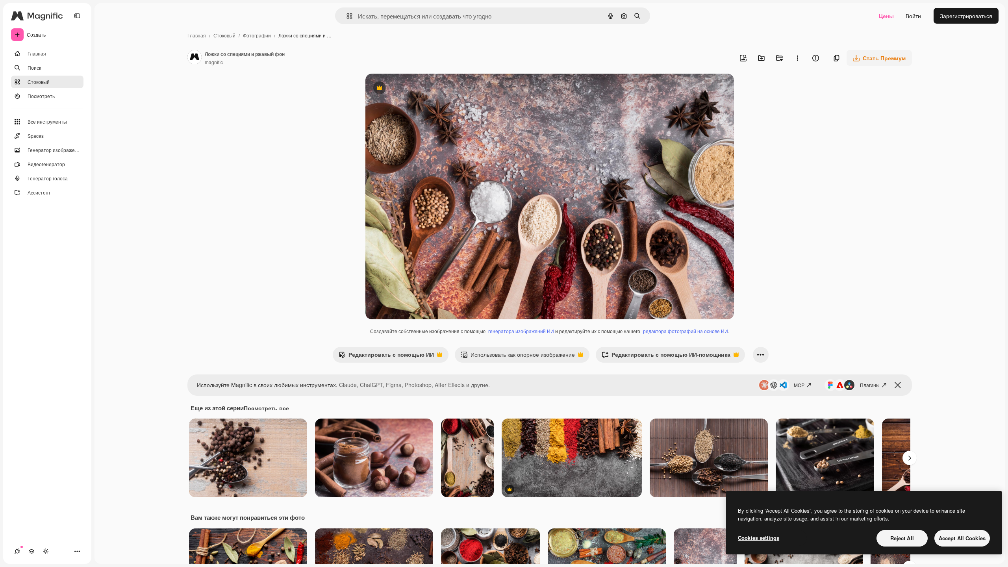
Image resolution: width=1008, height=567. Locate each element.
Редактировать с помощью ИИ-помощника (666, 356)
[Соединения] (17, 551)
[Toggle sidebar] (77, 15)
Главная (196, 35)
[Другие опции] (797, 58)
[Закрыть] (897, 385)
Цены (886, 16)
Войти (913, 16)
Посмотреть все (266, 408)
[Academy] (31, 551)
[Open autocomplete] (346, 16)
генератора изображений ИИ (521, 331)
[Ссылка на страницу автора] (194, 58)
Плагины (870, 385)
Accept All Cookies (962, 538)
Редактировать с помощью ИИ (386, 356)
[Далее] (909, 458)
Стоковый (224, 35)
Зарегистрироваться (966, 16)
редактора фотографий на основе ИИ (685, 331)
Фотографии (257, 35)
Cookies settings (758, 537)
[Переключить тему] (45, 551)
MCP (799, 385)
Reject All (902, 538)
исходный (418, 89)
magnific (214, 62)
